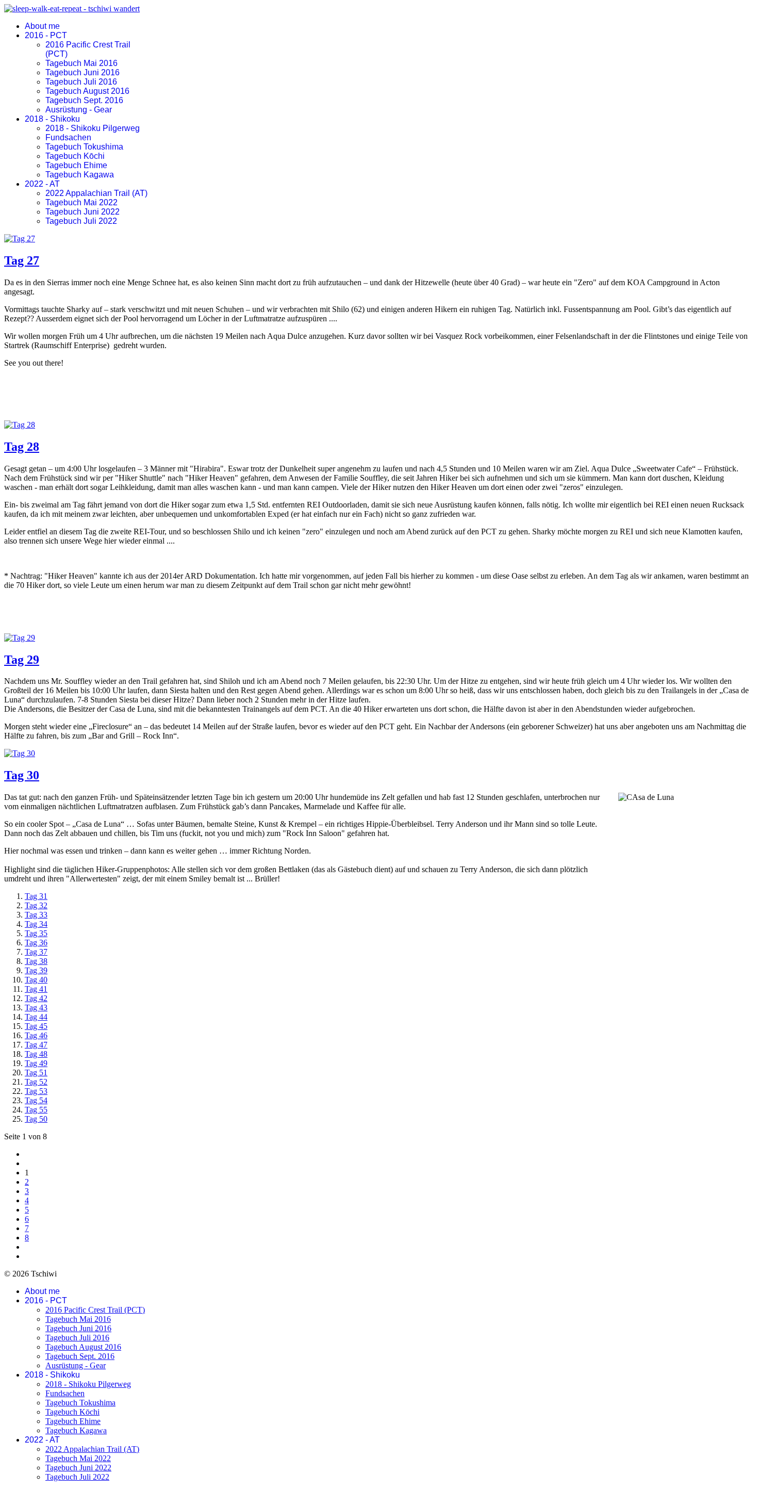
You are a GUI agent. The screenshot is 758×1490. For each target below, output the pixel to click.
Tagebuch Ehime (76, 165)
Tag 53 (36, 1091)
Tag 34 (36, 924)
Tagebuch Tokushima (84, 146)
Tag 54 (36, 1100)
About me (42, 26)
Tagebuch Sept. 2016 (84, 100)
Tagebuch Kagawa (79, 174)
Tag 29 (21, 659)
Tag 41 (36, 989)
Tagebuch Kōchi (75, 156)
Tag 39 (36, 970)
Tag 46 (36, 1035)
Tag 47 (36, 1044)
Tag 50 (36, 1119)
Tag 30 (21, 775)
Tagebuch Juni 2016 (82, 72)
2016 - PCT (46, 35)
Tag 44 (36, 1016)
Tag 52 (36, 1081)
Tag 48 (36, 1054)
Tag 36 (36, 942)
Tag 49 (36, 1063)
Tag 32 (36, 905)
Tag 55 (36, 1109)
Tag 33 (36, 914)
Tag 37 (36, 951)
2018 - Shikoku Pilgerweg (92, 128)
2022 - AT (42, 183)
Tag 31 (36, 896)
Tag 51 (36, 1072)
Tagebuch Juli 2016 (81, 81)
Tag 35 (36, 933)
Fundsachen (68, 137)
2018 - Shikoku (52, 118)
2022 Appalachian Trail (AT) (96, 193)
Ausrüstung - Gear (78, 109)
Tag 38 (36, 961)
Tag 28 (21, 446)
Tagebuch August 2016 (87, 91)
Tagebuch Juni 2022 (82, 211)
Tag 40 (36, 979)
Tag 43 (36, 1007)
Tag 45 (36, 1026)
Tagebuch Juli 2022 (81, 221)
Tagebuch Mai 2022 (81, 202)
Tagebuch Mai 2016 (81, 63)
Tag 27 (21, 260)
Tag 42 (36, 998)
